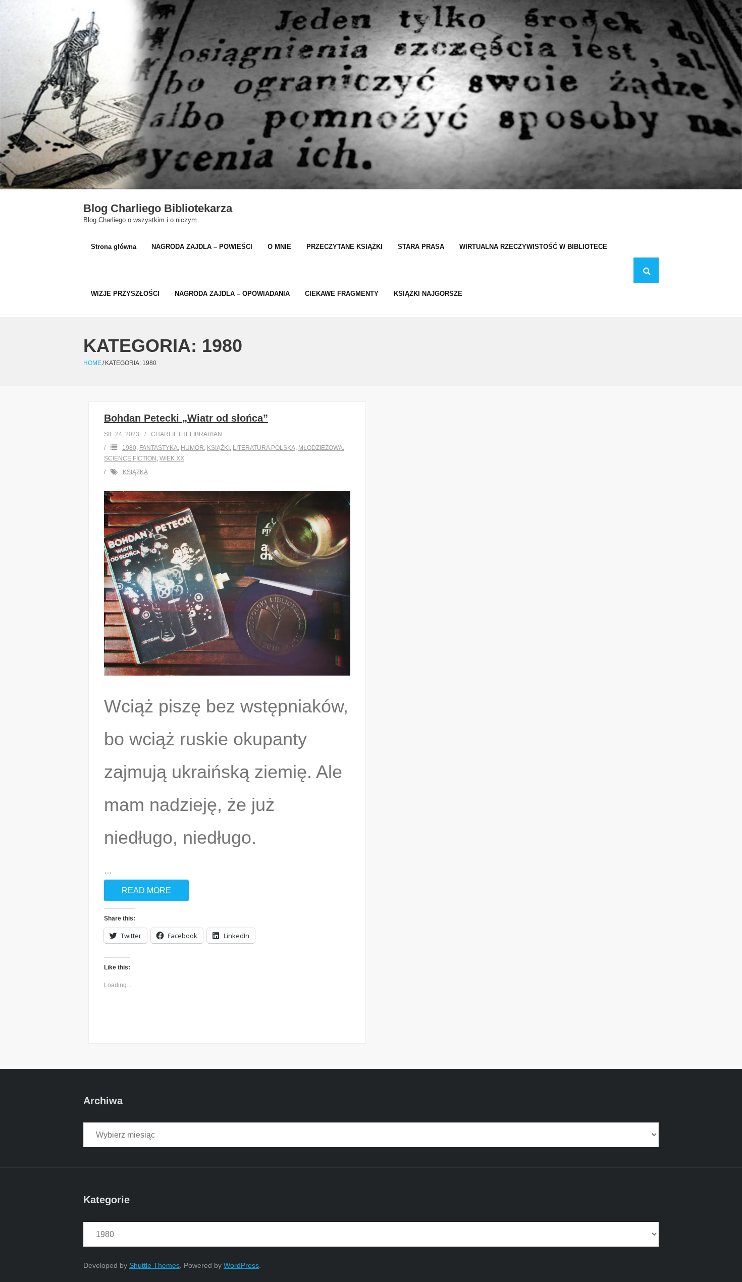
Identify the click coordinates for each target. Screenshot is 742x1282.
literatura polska (264, 447)
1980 (129, 447)
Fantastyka (158, 447)
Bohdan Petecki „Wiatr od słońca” (186, 418)
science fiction (130, 458)
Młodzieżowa (320, 447)
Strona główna (113, 246)
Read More (146, 890)
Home (92, 363)
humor (192, 447)
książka (135, 472)
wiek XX (172, 458)
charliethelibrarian (186, 434)
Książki (218, 447)
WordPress (241, 1265)
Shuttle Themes (154, 1265)
